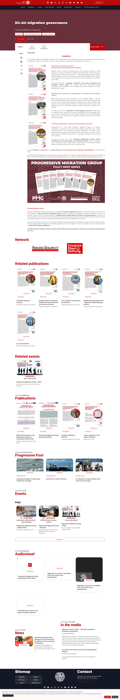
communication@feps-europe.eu (86, 681)
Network (32, 45)
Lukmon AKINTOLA (32, 47)
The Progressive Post (91, 7)
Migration (18, 34)
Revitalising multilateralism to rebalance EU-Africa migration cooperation (72, 123)
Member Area (35, 682)
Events (59, 7)
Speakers (44, 45)
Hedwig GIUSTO (51, 475)
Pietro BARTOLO (21, 475)
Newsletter (22, 677)
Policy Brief (21, 296)
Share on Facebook (21, 65)
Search (98, 2)
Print (21, 73)
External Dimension (48, 34)
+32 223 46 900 (81, 679)
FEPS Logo (22, 680)
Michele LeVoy (80, 475)
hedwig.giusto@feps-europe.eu (60, 156)
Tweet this (21, 69)
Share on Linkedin (21, 57)
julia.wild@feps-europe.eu (95, 156)
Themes (39, 7)
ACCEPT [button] (107, 697)
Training (78, 7)
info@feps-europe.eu (92, 679)
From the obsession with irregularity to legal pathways (77, 150)
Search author (95, 47)
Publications (49, 7)
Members (31, 7)
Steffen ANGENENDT (44, 47)
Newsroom (68, 7)
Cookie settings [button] (8, 695)
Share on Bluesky (21, 61)
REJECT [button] (114, 697)
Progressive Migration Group (32, 34)
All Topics (21, 39)
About (23, 7)
